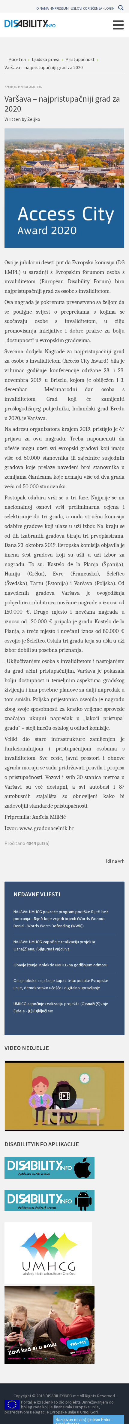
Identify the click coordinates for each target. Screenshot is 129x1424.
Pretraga (120, 8)
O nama (42, 8)
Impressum (60, 8)
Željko (33, 119)
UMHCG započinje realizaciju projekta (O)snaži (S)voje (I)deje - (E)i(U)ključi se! (61, 1007)
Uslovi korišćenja (86, 8)
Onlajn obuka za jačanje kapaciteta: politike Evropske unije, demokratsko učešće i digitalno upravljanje (61, 984)
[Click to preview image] (64, 188)
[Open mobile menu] (118, 25)
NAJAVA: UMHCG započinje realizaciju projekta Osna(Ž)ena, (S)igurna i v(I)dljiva (54, 945)
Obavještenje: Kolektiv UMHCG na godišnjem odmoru (60, 965)
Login (109, 8)
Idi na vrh (115, 861)
